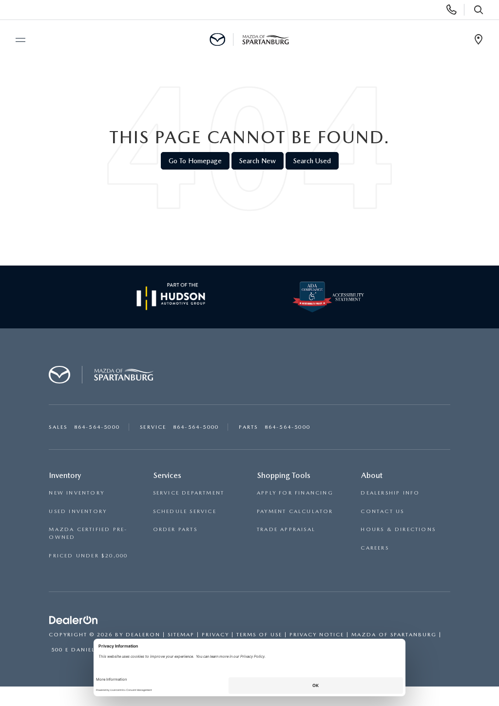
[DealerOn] (73, 621)
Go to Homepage (195, 161)
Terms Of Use (259, 634)
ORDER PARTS (175, 529)
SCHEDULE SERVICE (184, 511)
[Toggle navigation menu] (16, 40)
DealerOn (143, 634)
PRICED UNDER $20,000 (88, 556)
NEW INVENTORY (76, 493)
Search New (257, 161)
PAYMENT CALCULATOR (295, 511)
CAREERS (374, 548)
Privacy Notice (316, 634)
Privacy (215, 634)
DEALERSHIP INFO (390, 493)
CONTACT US (382, 511)
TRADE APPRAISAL (286, 529)
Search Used (312, 161)
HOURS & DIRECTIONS (398, 529)
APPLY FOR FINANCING (295, 493)
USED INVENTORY (78, 511)
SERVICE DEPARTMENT (189, 493)
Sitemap (181, 634)
